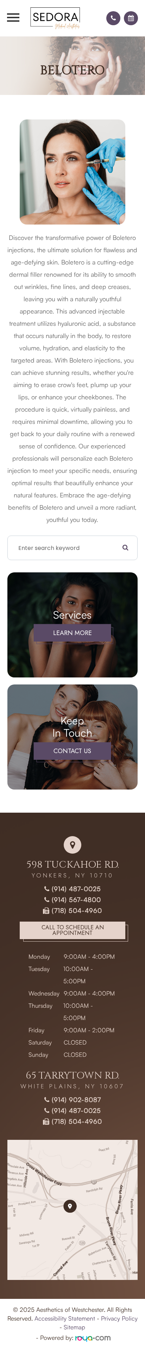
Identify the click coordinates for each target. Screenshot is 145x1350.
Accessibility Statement (64, 1318)
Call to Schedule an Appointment (73, 930)
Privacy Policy (119, 1318)
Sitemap (74, 1327)
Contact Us (72, 751)
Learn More (72, 633)
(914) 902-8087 (75, 1099)
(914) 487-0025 (75, 889)
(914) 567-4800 (75, 899)
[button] (113, 18)
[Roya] (93, 1337)
